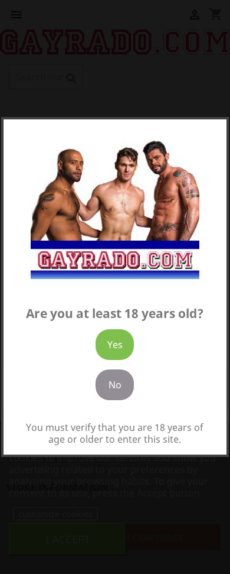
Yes (115, 344)
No (115, 384)
